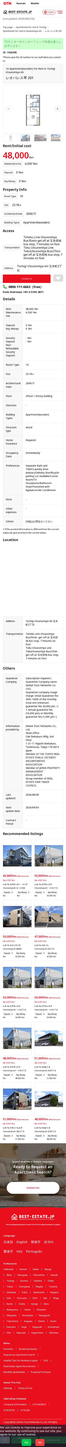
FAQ (46, 1360)
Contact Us (33, 1187)
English (22, 1242)
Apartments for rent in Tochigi (31, 27)
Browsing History (28, 1349)
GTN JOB (25, 1410)
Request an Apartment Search (19, 1355)
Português (34, 1251)
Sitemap (8, 1388)
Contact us (26, 278)
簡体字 (35, 1242)
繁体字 (8, 1251)
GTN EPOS (9, 1410)
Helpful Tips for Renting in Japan (21, 1360)
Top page (8, 27)
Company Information (15, 1404)
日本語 (8, 1242)
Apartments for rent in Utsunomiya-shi (22, 31)
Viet (20, 1251)
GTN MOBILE (39, 1404)
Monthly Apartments (14, 1372)
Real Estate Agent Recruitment (19, 1366)
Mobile (35, 3)
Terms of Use (25, 1388)
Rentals (21, 3)
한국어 (49, 1242)
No (40, 1442)
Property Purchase (41, 1372)
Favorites (8, 1349)
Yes (26, 1442)
